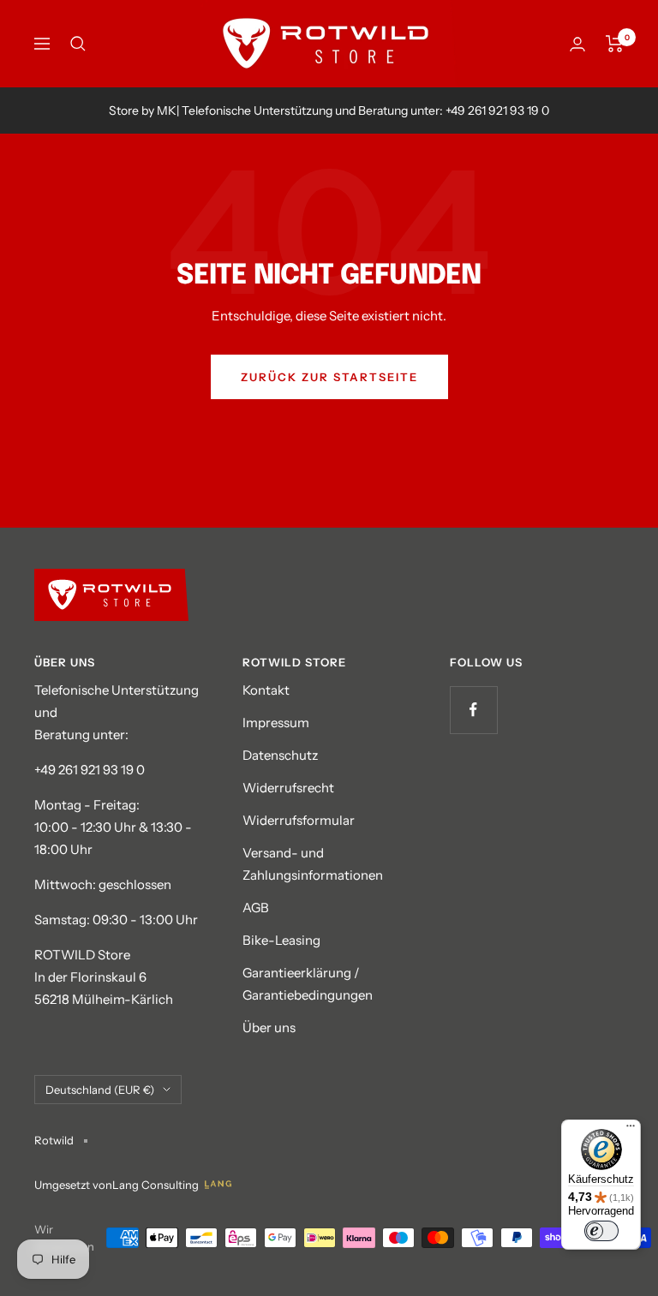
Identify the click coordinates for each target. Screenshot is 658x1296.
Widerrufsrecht (288, 787)
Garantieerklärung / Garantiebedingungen (307, 984)
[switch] (601, 1231)
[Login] (577, 44)
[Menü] (630, 1130)
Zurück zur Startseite (329, 377)
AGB (255, 907)
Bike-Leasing (281, 940)
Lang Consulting (155, 1184)
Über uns (269, 1027)
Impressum (275, 722)
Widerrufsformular (298, 820)
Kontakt (266, 690)
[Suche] (78, 43)
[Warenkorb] (615, 43)
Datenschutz (280, 755)
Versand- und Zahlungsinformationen (312, 864)
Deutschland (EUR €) (99, 1089)
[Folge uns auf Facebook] (473, 709)
